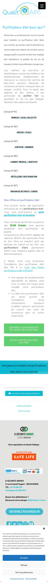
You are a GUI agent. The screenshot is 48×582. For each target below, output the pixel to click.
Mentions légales (31, 578)
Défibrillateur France (36, 500)
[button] (44, 528)
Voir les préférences (24, 572)
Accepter (24, 558)
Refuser (24, 565)
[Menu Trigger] (42, 5)
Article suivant (24, 411)
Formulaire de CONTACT (15, 490)
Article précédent (24, 406)
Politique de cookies (17, 578)
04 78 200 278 (16, 487)
